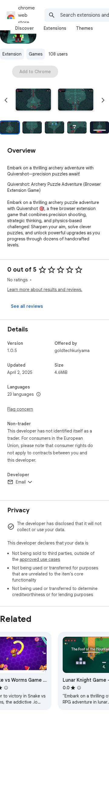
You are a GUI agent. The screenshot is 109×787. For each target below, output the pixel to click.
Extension (11, 54)
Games (35, 54)
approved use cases (40, 559)
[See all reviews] (27, 306)
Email (21, 482)
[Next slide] (103, 100)
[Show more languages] (38, 394)
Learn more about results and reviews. (44, 289)
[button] (33, 100)
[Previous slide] (6, 100)
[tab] (24, 28)
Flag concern (20, 409)
